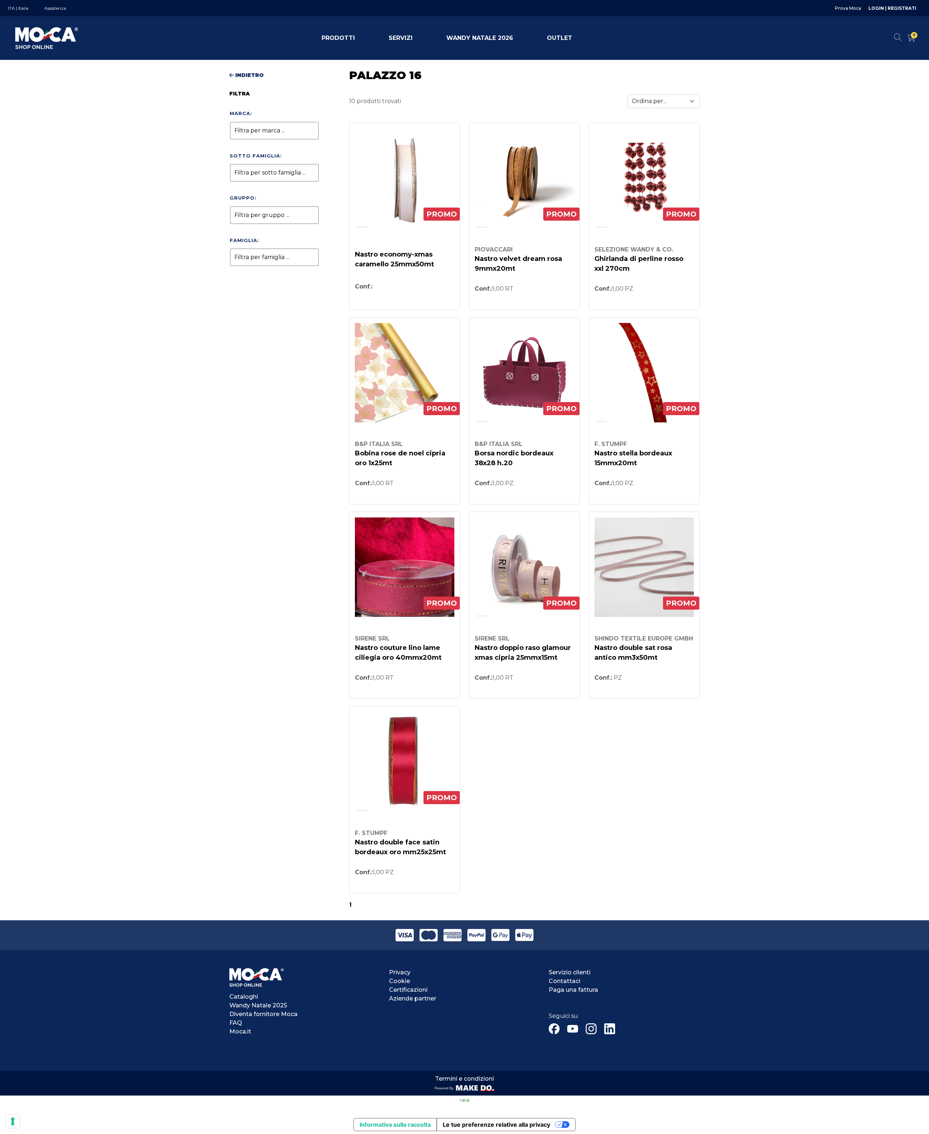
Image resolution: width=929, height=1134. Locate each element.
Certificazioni (408, 989)
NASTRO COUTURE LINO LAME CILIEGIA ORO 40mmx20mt (398, 653)
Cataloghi (243, 996)
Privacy (399, 972)
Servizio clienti (569, 972)
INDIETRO (249, 75)
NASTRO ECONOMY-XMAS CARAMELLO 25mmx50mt (394, 259)
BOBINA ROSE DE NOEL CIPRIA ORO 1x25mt (400, 458)
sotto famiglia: (256, 156)
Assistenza (55, 8)
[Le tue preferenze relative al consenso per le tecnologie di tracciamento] (13, 1121)
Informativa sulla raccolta (395, 1124)
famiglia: (244, 240)
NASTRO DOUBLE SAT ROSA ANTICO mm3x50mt (633, 653)
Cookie (399, 981)
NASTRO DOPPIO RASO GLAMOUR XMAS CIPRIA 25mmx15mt (523, 653)
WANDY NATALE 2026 (479, 37)
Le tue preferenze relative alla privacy (496, 1124)
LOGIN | (878, 8)
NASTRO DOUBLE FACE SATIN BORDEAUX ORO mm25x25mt (400, 847)
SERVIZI (401, 37)
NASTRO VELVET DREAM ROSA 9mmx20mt (518, 264)
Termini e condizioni (464, 1078)
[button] (338, 38)
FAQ (235, 1022)
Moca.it (240, 1031)
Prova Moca (848, 8)
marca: (241, 113)
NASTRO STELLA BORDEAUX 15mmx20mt (633, 458)
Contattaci (564, 981)
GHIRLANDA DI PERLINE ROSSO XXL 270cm (638, 264)
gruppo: (243, 198)
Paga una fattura (573, 989)
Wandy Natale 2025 (258, 1005)
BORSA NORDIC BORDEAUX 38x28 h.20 (514, 458)
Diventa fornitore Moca (263, 1014)
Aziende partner (412, 998)
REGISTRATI (902, 8)
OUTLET (559, 37)
